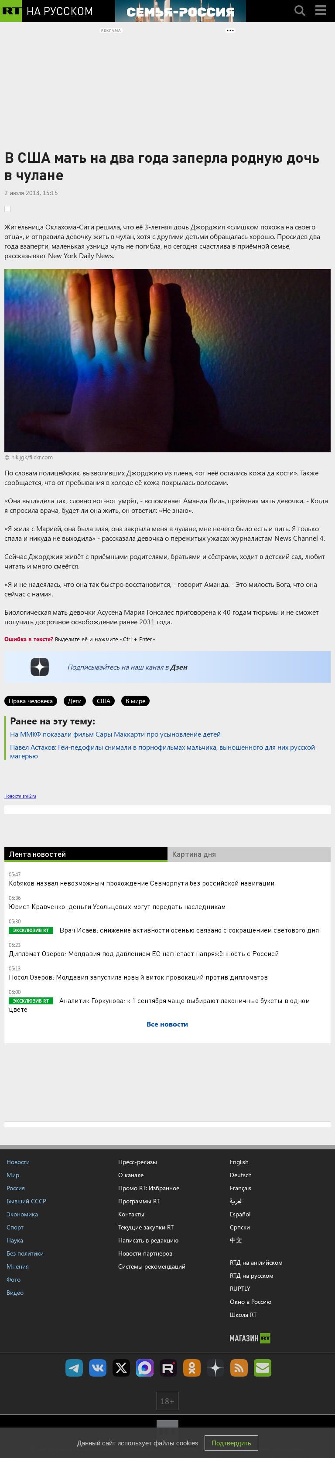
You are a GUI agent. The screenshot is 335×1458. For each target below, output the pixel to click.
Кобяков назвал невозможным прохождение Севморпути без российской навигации (141, 882)
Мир (13, 1175)
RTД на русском (251, 1275)
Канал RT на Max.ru (145, 1368)
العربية (236, 1201)
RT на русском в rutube (168, 1368)
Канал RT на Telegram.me (74, 1368)
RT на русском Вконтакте (97, 1368)
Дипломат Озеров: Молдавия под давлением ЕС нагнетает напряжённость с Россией (144, 953)
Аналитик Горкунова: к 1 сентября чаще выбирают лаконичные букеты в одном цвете (159, 1005)
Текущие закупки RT (146, 1227)
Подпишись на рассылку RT (262, 1368)
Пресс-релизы (137, 1162)
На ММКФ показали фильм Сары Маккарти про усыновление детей (115, 733)
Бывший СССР (26, 1201)
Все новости (167, 1023)
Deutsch (241, 1175)
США (103, 701)
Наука (15, 1240)
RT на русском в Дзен (215, 1368)
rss (239, 1368)
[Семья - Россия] (180, 11)
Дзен (178, 666)
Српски (240, 1227)
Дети (75, 701)
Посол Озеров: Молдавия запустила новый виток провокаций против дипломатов (138, 976)
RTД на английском (256, 1262)
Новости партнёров (145, 1253)
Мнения (18, 1266)
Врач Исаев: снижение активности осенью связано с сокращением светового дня (188, 929)
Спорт (15, 1227)
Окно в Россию (250, 1301)
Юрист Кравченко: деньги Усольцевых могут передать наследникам (117, 906)
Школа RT (243, 1314)
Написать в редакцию (148, 1240)
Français (240, 1188)
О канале (131, 1175)
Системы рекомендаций (151, 1266)
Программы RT (139, 1201)
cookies (187, 1443)
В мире (135, 701)
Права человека (31, 701)
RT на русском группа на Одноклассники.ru (192, 1368)
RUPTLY (240, 1288)
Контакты (131, 1214)
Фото (14, 1279)
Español (240, 1214)
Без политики (25, 1253)
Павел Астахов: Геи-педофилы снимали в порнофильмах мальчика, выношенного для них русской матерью (162, 751)
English (239, 1162)
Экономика (22, 1214)
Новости (18, 1162)
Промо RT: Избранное (148, 1188)
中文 (236, 1240)
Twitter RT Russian (121, 1368)
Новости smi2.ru (20, 796)
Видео (15, 1292)
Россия (16, 1188)
